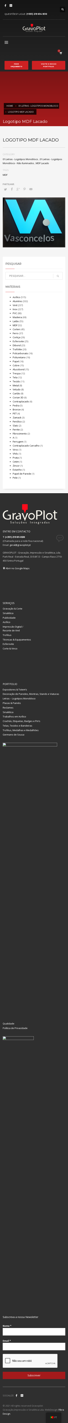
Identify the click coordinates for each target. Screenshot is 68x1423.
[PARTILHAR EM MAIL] (31, 189)
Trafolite (17, 349)
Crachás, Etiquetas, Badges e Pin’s (21, 721)
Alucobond (18, 369)
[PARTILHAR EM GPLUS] (18, 189)
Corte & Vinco (10, 648)
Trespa (16, 373)
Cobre (16, 365)
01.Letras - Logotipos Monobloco (20, 159)
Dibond (17, 345)
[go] (58, 276)
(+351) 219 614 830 (36, 14)
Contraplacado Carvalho (26, 445)
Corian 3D (18, 397)
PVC (15, 313)
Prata (16, 457)
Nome (7, 1325)
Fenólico (17, 421)
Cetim (16, 461)
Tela (15, 377)
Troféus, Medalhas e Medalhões (21, 730)
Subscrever (34, 1375)
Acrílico (16, 297)
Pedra (16, 405)
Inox (15, 309)
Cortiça (16, 337)
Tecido (16, 381)
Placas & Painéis (12, 703)
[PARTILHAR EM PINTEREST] (24, 189)
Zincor (16, 465)
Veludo (16, 389)
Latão (16, 321)
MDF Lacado (42, 163)
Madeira (17, 317)
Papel (16, 361)
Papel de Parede (22, 473)
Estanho (17, 469)
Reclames (8, 707)
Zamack (17, 417)
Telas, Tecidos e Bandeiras (17, 725)
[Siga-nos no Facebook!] (16, 1395)
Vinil (15, 305)
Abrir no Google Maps (17, 568)
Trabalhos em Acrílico (14, 716)
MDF (5, 174)
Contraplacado (21, 401)
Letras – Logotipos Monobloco (19, 698)
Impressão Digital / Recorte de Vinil (13, 628)
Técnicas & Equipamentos (17, 639)
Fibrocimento (20, 433)
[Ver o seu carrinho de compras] (60, 53)
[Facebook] (5, 5)
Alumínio (17, 301)
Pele (15, 477)
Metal (16, 385)
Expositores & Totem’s (15, 689)
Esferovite (18, 341)
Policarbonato (20, 353)
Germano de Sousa (13, 734)
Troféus (7, 635)
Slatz (15, 425)
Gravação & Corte (12, 608)
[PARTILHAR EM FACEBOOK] (12, 189)
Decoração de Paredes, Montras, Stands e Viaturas (31, 694)
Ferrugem (18, 441)
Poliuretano (19, 357)
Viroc (15, 449)
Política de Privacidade (15, 1028)
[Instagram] (11, 5)
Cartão (16, 393)
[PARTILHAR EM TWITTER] (5, 189)
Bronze (17, 409)
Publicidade (9, 617)
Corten (16, 329)
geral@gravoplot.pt (20, 545)
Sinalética (8, 613)
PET (15, 413)
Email (7, 1340)
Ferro (15, 333)
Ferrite (16, 429)
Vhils (15, 453)
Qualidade (8, 1023)
